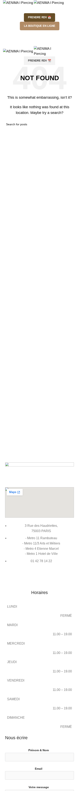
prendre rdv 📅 (39, 17)
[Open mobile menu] (39, 42)
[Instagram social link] (39, 34)
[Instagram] (10, 577)
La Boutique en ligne (39, 25)
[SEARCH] (71, 124)
